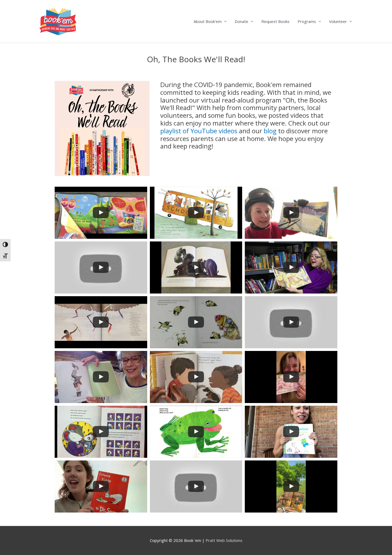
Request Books (275, 21)
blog (270, 130)
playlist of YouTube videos (198, 130)
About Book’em (208, 21)
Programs (307, 21)
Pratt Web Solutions (224, 540)
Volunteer (338, 21)
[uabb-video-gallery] (101, 213)
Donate (241, 21)
